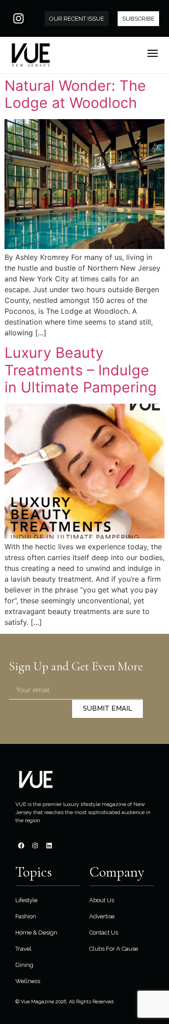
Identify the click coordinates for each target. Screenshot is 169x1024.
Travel (23, 948)
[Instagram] (18, 18)
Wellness (27, 981)
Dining (24, 965)
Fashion (25, 916)
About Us (101, 900)
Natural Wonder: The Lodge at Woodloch (75, 94)
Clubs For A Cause (113, 948)
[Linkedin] (49, 845)
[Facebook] (21, 845)
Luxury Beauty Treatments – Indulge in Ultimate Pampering (81, 370)
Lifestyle (26, 900)
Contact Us (103, 932)
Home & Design (36, 932)
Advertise (101, 916)
